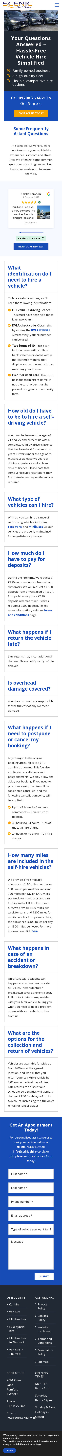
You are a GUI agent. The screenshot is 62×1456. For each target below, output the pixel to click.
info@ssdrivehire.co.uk (29, 1151)
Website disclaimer (45, 1329)
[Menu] (57, 5)
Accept (9, 1450)
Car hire (14, 1304)
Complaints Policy (45, 1352)
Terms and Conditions (45, 1341)
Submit (44, 1276)
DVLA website (40, 330)
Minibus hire (17, 1319)
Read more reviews (31, 246)
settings (36, 1444)
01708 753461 (32, 98)
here (34, 931)
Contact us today (31, 113)
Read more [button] (35, 222)
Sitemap (43, 1362)
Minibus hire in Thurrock (17, 1340)
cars (11, 527)
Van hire (14, 1312)
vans (18, 527)
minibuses (36, 527)
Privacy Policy (42, 1306)
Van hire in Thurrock (16, 1352)
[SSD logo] (17, 5)
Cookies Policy (43, 1318)
